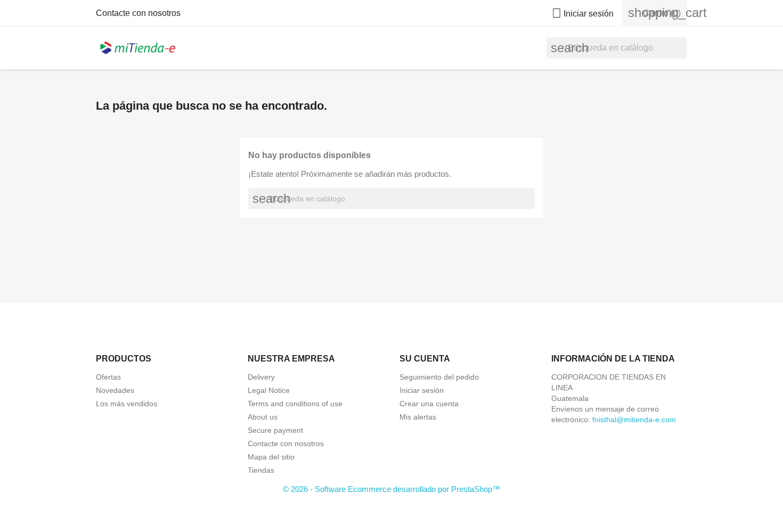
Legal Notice (269, 390)
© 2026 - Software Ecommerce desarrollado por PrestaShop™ (391, 489)
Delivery (261, 377)
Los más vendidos (126, 403)
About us (263, 417)
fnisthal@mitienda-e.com (634, 419)
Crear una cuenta (429, 403)
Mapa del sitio (271, 457)
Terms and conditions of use (295, 403)
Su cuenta (424, 358)
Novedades (115, 390)
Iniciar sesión (421, 390)
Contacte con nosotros (138, 13)
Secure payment (275, 430)
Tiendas (261, 470)
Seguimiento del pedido (439, 377)
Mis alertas (417, 417)
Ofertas (108, 377)
